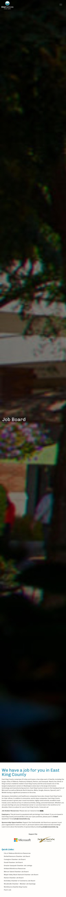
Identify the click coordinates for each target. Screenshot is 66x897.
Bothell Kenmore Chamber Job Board (17, 856)
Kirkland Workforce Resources (15, 868)
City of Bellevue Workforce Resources (17, 853)
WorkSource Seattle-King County (15, 887)
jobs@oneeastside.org (22, 819)
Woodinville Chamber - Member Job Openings (19, 884)
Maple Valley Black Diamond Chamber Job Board (21, 874)
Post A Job (7, 890)
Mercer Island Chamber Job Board (16, 871)
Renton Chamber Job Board (13, 878)
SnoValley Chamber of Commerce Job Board (19, 881)
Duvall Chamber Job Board (13, 862)
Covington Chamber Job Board (14, 859)
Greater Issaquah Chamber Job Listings (18, 865)
